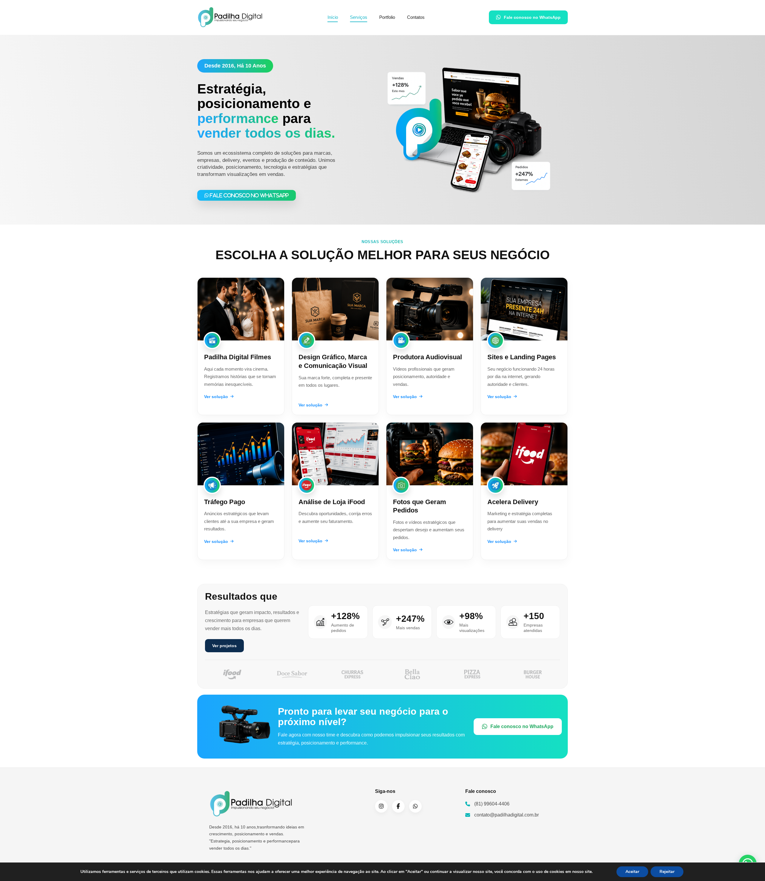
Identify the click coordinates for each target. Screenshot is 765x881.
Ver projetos (224, 645)
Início (333, 17)
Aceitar (632, 871)
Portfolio (387, 17)
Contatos (416, 17)
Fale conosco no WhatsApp (532, 17)
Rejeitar (667, 871)
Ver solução (216, 396)
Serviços (358, 17)
